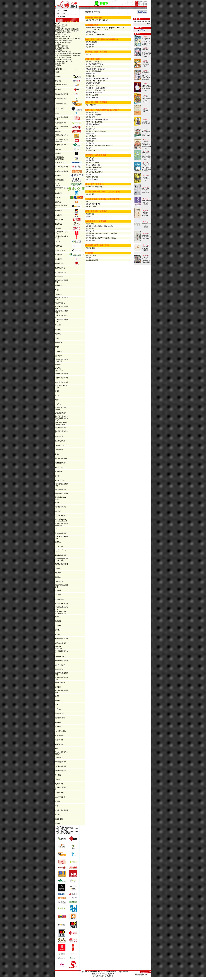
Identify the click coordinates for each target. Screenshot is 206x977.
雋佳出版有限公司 (60, 770)
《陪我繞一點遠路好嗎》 (93, 167)
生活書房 (58, 573)
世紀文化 (58, 197)
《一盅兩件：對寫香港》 (93, 115)
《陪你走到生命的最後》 (93, 66)
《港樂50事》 (90, 224)
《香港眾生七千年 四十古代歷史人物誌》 (99, 226)
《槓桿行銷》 (90, 47)
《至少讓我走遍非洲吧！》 (94, 172)
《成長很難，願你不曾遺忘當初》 (97, 119)
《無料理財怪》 (146, 123)
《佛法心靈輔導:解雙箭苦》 (94, 64)
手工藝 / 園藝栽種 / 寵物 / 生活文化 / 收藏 (68, 54)
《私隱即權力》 (90, 214)
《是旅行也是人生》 (92, 177)
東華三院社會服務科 (61, 382)
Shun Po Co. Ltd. (60, 480)
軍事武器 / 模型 (60, 63)
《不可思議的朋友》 (92, 32)
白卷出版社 (58, 294)
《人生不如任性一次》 (93, 165)
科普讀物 (58, 65)
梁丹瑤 (57, 502)
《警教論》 (89, 216)
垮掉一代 (58, 709)
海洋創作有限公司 (60, 643)
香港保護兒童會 (60, 303)
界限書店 (58, 577)
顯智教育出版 (59, 277)
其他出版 (58, 823)
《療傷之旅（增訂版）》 (93, 62)
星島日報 (58, 81)
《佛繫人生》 (90, 143)
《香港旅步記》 (90, 117)
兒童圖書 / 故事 (60, 27)
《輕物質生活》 (90, 73)
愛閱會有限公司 (60, 467)
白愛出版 (58, 329)
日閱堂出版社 (59, 219)
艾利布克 (58, 814)
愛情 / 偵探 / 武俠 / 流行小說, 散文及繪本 (67, 38)
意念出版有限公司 (60, 441)
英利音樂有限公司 (60, 489)
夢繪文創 (58, 722)
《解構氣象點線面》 (92, 260)
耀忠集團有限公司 (60, 463)
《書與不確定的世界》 (93, 204)
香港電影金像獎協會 (61, 494)
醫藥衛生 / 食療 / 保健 (62, 46)
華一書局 (58, 775)
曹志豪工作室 (59, 546)
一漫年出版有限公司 (61, 603)
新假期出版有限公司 (61, 171)
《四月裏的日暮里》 (92, 112)
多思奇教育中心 (60, 268)
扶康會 (57, 338)
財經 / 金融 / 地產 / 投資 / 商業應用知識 (67, 31)
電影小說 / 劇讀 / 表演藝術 (63, 36)
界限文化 (58, 700)
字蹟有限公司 (59, 713)
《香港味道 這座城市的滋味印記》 (146, 146)
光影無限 (58, 364)
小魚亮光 (58, 404)
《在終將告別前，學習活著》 (95, 69)
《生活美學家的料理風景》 (94, 187)
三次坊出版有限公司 (61, 94)
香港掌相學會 (59, 819)
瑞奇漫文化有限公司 (61, 810)
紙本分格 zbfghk (60, 515)
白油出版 (58, 334)
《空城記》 (89, 174)
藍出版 (57, 113)
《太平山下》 (90, 231)
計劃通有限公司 (60, 665)
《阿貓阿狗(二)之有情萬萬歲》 (95, 131)
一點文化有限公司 (60, 766)
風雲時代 (58, 801)
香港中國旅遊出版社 (61, 661)
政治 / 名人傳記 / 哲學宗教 (63, 57)
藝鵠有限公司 (59, 436)
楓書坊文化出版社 (60, 99)
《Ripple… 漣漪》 (91, 206)
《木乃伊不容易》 (91, 255)
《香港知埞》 (90, 160)
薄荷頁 (57, 347)
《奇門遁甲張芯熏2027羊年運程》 (146, 88)
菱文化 (57, 400)
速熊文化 (58, 542)
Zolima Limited (59, 599)
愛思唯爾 (58, 621)
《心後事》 (89, 148)
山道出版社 (58, 351)
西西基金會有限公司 (61, 639)
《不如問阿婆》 (90, 129)
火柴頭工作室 (59, 109)
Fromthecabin (59, 450)
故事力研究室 (59, 744)
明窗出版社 (58, 215)
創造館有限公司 (60, 162)
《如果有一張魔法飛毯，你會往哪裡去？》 (100, 145)
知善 (56, 806)
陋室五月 (58, 617)
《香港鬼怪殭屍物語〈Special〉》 (146, 100)
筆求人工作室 (59, 180)
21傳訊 (57, 290)
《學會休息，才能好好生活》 (95, 90)
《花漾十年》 (90, 134)
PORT (57, 705)
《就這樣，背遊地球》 (93, 162)
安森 (56, 748)
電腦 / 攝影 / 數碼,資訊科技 (63, 40)
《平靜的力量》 (90, 76)
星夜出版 (58, 726)
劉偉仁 (57, 454)
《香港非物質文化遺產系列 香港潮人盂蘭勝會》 (101, 238)
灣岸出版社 (58, 472)
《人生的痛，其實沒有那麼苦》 (96, 88)
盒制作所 (58, 511)
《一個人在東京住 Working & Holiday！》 (146, 54)
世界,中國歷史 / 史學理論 (63, 59)
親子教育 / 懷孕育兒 (61, 25)
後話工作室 (58, 356)
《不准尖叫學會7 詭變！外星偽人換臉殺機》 (146, 77)
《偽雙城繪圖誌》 (91, 138)
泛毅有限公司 (59, 757)
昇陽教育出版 (59, 263)
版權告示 (104, 974)
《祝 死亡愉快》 (91, 105)
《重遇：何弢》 (90, 126)
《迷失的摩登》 (90, 194)
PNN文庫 (58, 595)
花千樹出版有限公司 (61, 167)
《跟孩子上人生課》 (92, 95)
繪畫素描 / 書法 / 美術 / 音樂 (63, 61)
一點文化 (58, 779)
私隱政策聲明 (96, 974)
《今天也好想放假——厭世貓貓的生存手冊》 (146, 169)
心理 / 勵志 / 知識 (60, 35)
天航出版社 (58, 193)
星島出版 (58, 76)
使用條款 (111, 974)
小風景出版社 (59, 792)
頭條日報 (58, 131)
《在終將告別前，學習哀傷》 (95, 81)
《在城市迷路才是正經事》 (94, 122)
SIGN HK (58, 149)
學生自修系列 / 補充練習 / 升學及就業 (67, 29)
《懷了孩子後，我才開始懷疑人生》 (97, 20)
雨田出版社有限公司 (61, 373)
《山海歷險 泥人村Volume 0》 (95, 34)
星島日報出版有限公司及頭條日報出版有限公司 (61, 418)
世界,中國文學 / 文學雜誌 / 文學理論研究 (67, 55)
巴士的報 (58, 325)
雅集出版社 (58, 259)
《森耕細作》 (90, 44)
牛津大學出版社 (60, 250)
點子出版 (58, 153)
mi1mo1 (57, 529)
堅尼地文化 (58, 255)
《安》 (87, 202)
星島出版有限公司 (60, 428)
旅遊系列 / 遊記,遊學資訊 (63, 42)
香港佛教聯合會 (60, 683)
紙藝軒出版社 (59, 740)
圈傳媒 (57, 391)
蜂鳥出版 (58, 175)
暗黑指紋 (58, 568)
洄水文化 (58, 634)
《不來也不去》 (146, 192)
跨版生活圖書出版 (60, 104)
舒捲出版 (58, 687)
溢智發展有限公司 (60, 413)
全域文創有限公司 (60, 762)
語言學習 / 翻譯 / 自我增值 (63, 33)
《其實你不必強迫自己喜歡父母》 (97, 78)
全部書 (57, 72)
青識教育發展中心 (60, 507)
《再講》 (146, 227)
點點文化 (58, 202)
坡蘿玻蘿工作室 (60, 718)
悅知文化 (58, 241)
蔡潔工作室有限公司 (61, 564)
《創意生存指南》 (91, 42)
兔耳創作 (58, 625)
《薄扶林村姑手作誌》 (93, 124)
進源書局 (58, 590)
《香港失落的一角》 (92, 97)
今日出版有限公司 (60, 145)
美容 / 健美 (58, 50)
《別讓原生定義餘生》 (93, 83)
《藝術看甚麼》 (90, 248)
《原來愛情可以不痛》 (93, 85)
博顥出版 (58, 90)
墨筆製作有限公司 (60, 533)
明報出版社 (58, 211)
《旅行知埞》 (90, 158)
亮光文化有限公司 (60, 123)
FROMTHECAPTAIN (61, 445)
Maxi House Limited (61, 458)
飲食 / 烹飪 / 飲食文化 (62, 48)
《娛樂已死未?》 (91, 136)
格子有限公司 (59, 581)
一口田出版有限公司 (61, 378)
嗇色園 (57, 476)
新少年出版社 (59, 784)
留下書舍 (58, 630)
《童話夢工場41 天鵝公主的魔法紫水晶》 (146, 43)
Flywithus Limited (60, 656)
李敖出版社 (58, 285)
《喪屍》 (88, 258)
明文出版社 (58, 224)
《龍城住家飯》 (146, 135)
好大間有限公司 (60, 797)
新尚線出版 (58, 342)
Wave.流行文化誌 (60, 731)
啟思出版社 (58, 246)
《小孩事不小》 (90, 150)
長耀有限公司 (59, 669)
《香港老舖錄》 (90, 240)
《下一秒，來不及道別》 (93, 93)
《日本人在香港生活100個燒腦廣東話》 (146, 157)
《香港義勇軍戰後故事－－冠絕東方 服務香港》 (101, 233)
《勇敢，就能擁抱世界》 (93, 71)
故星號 (57, 696)
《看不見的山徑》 (91, 170)
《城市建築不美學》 (92, 179)
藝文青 (57, 395)
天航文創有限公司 (60, 555)
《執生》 (88, 54)
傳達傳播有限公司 (60, 272)
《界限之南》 (90, 236)
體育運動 (58, 44)
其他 (56, 67)
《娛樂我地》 (90, 141)
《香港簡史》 (90, 228)
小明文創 (58, 228)
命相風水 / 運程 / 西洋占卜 (63, 52)
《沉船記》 (146, 204)
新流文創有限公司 (60, 735)
